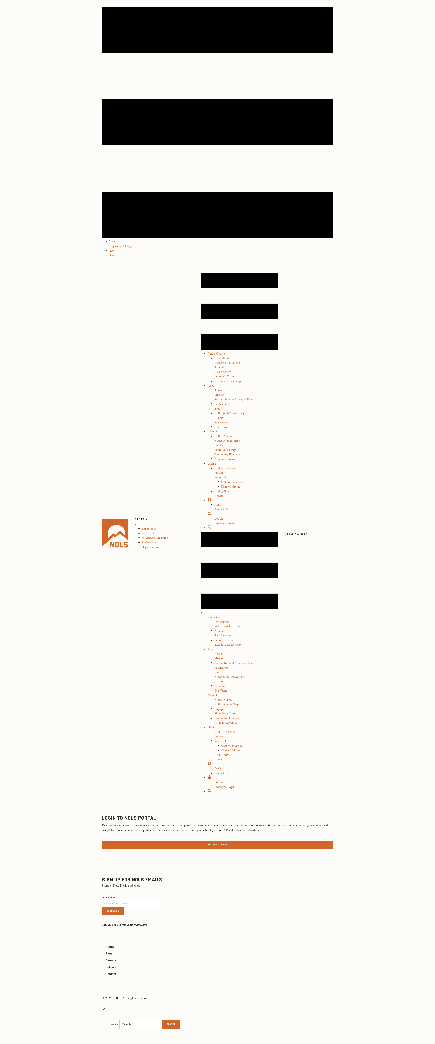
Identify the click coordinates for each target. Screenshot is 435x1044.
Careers (110, 960)
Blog (108, 953)
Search (114, 1024)
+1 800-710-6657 (296, 533)
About (109, 946)
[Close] (104, 1009)
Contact (110, 973)
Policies (110, 967)
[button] (171, 1024)
